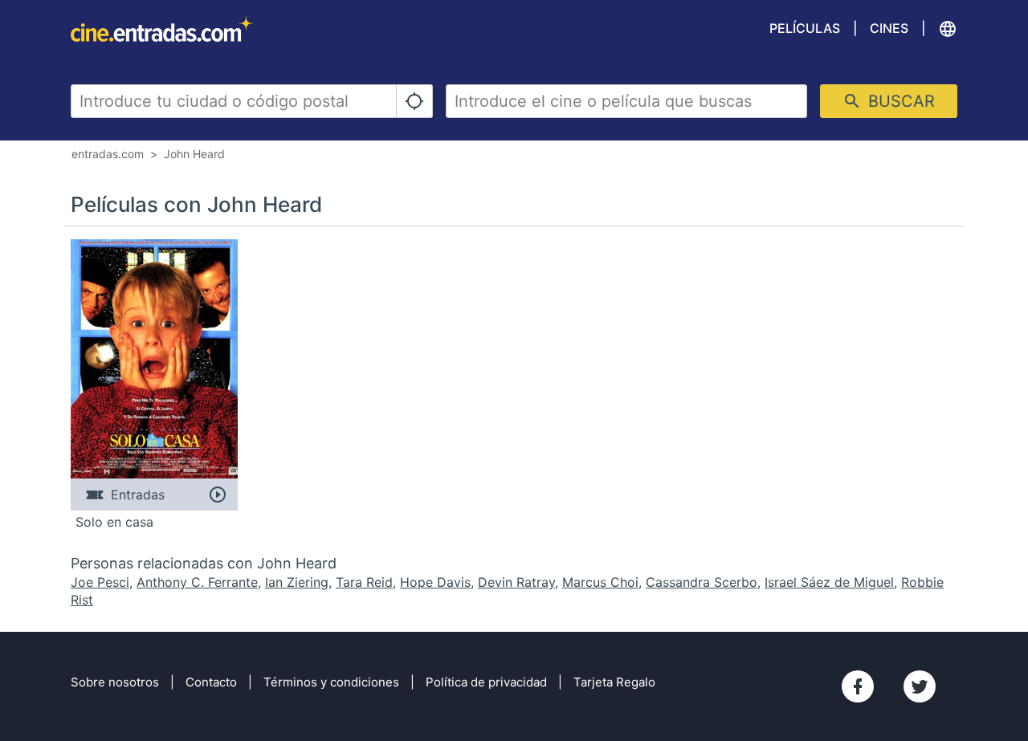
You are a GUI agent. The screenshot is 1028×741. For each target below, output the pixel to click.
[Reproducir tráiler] (217, 494)
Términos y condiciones (331, 682)
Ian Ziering (296, 582)
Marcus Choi (600, 582)
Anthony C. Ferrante (197, 582)
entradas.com (107, 154)
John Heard (194, 154)
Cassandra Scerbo (701, 582)
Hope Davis (435, 582)
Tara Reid (364, 582)
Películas (804, 28)
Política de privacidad (486, 682)
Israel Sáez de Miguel (829, 582)
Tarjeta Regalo (614, 682)
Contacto (211, 682)
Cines (889, 28)
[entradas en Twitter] (920, 686)
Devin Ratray (516, 582)
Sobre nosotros (115, 682)
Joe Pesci (100, 582)
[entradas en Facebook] (858, 686)
